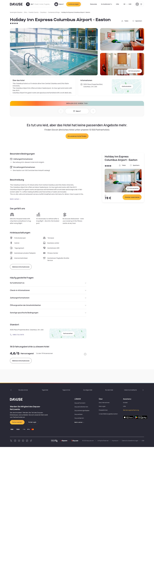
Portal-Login (32, 422)
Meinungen (102, 406)
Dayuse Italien (78, 414)
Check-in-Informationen (20, 290)
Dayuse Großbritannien (81, 407)
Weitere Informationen (20, 267)
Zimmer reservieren (132, 197)
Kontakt (125, 402)
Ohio (25, 12)
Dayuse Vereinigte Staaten (81, 410)
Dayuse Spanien (79, 418)
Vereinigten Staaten (16, 12)
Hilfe (117, 4)
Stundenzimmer (23, 390)
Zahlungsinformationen (19, 298)
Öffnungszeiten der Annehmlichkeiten (25, 305)
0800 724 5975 (18, 335)
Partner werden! (17, 422)
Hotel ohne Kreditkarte (130, 390)
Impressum (115, 441)
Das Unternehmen (104, 402)
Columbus (43, 12)
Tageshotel (45, 390)
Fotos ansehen (135, 71)
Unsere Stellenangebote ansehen (108, 414)
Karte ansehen (126, 86)
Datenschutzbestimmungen (130, 441)
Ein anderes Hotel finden (77, 136)
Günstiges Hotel (87, 390)
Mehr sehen (14, 199)
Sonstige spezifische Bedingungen (24, 312)
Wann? (78, 111)
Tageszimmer (66, 390)
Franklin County (33, 12)
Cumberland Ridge (54, 12)
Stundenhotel (109, 390)
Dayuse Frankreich (79, 403)
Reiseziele (93, 4)
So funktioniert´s (106, 4)
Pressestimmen (103, 410)
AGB (143, 441)
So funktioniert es (17, 283)
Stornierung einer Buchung (131, 410)
